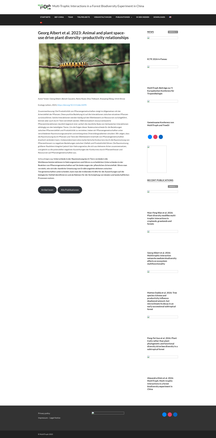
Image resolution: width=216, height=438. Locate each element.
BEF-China (59, 17)
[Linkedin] (161, 137)
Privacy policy (44, 413)
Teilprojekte (83, 17)
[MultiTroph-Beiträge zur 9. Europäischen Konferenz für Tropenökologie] (162, 74)
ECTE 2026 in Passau (157, 59)
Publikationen (123, 17)
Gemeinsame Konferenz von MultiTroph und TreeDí (160, 123)
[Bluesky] (150, 137)
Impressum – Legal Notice (49, 418)
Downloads (159, 17)
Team (70, 17)
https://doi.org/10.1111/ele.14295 (72, 105)
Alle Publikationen (70, 189)
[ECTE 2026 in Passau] (162, 46)
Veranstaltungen (103, 17)
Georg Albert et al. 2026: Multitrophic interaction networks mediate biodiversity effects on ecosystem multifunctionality (161, 258)
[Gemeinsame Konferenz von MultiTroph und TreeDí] (162, 109)
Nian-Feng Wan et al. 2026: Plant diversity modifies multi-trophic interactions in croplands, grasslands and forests (161, 218)
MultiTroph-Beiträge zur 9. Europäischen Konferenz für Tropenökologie (160, 91)
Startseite (45, 17)
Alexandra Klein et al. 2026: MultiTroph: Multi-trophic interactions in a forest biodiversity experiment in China (160, 383)
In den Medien (142, 17)
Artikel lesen (47, 189)
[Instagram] (155, 137)
